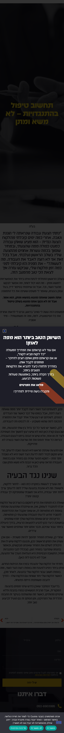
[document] (32, 366)
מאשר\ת (51, 728)
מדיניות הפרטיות (18, 728)
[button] (4, 331)
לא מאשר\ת (36, 728)
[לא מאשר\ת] (59, 722)
